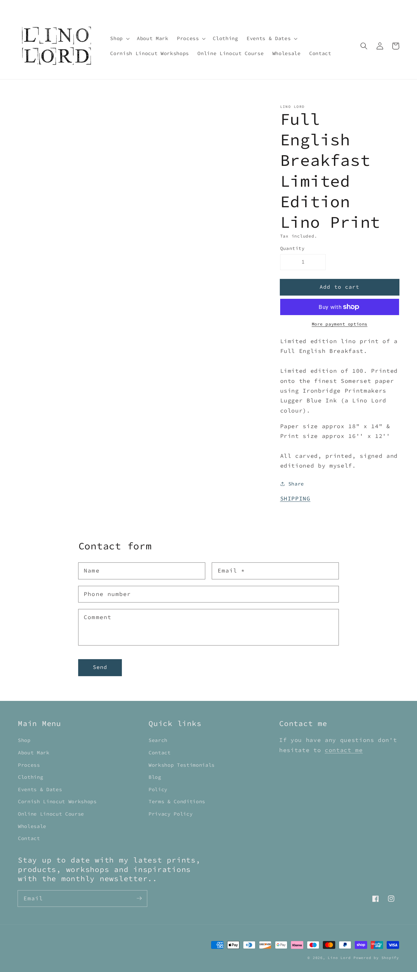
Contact (29, 838)
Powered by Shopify (376, 957)
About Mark (34, 752)
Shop (24, 740)
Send (100, 667)
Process (29, 765)
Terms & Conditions (177, 801)
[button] (119, 38)
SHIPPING (295, 498)
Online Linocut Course (51, 814)
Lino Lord (339, 957)
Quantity (292, 248)
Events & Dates (40, 789)
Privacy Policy (171, 814)
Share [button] (296, 484)
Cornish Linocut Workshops (57, 801)
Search (158, 740)
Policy (158, 789)
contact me (344, 750)
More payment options (339, 324)
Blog (155, 777)
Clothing (30, 777)
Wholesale (32, 826)
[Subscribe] (139, 898)
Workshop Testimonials (182, 765)
